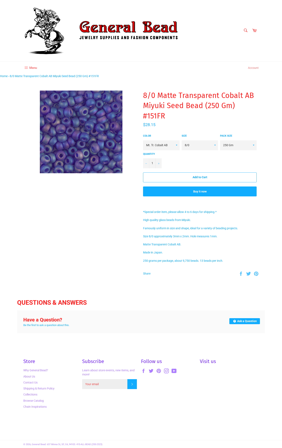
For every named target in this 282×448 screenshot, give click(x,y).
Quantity (149, 154)
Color (147, 135)
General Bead (39, 444)
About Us (29, 376)
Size (184, 135)
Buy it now (200, 191)
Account (253, 67)
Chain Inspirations (35, 406)
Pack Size (226, 135)
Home (4, 76)
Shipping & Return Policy (39, 388)
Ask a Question (247, 321)
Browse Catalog (33, 400)
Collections (30, 394)
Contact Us (30, 382)
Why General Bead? (35, 370)
